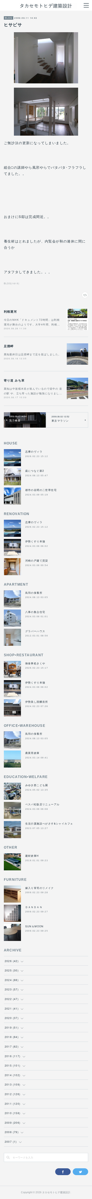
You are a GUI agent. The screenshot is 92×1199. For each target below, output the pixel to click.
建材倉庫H (32, 855)
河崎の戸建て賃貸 (36, 560)
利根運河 (10, 311)
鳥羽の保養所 (33, 592)
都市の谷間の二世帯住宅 (41, 490)
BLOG (8, 17)
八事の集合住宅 (35, 612)
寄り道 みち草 (14, 380)
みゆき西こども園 (36, 785)
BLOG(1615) (11, 283)
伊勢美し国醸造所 (36, 701)
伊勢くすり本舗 (35, 541)
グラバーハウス (35, 631)
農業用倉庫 (32, 753)
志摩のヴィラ (33, 451)
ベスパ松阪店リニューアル (42, 804)
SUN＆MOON (34, 926)
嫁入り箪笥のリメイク (39, 888)
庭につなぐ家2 (34, 470)
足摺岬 (9, 346)
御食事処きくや (35, 663)
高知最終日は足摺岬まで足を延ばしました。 (32, 354)
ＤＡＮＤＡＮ (33, 907)
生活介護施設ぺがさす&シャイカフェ (49, 823)
